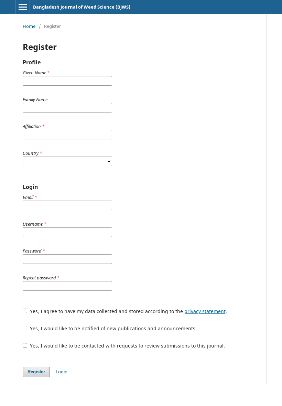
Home (29, 26)
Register (36, 371)
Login (61, 371)
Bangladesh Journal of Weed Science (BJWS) (81, 7)
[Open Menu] (23, 7)
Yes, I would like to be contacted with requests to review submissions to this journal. (127, 345)
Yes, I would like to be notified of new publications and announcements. (113, 328)
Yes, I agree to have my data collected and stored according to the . (128, 311)
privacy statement (205, 311)
